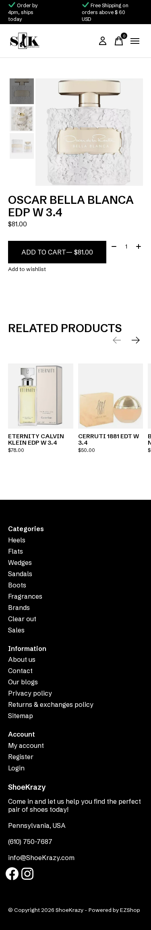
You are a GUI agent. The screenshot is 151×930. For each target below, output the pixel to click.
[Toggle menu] (135, 41)
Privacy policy (30, 693)
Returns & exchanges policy (50, 704)
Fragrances (25, 596)
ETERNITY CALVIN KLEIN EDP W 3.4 (36, 439)
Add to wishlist (27, 269)
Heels (16, 540)
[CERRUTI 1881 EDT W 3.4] (110, 396)
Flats (15, 551)
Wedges (20, 562)
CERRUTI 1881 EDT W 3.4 (108, 439)
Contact (20, 671)
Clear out (22, 619)
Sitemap (20, 716)
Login (16, 768)
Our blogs (23, 682)
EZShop (130, 910)
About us (21, 659)
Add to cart (57, 252)
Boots (17, 585)
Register (20, 757)
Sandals (20, 574)
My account (26, 745)
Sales (16, 630)
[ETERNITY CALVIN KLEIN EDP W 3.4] (40, 396)
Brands (19, 608)
